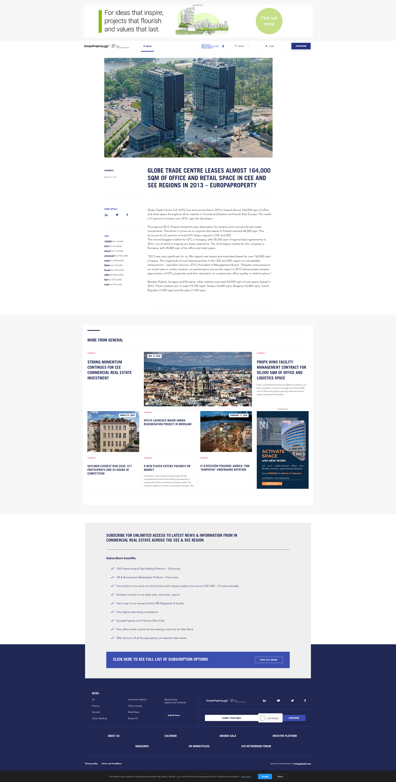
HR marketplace (199, 746)
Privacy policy (91, 763)
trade (106, 284)
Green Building (99, 718)
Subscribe (301, 46)
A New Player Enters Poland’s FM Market (167, 467)
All (93, 699)
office (107, 275)
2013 (106, 246)
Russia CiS (133, 718)
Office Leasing (135, 705)
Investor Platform (285, 735)
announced (109, 256)
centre (107, 260)
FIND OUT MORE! (269, 660)
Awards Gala (227, 735)
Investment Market (137, 699)
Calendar (171, 735)
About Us (113, 735)
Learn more (246, 776)
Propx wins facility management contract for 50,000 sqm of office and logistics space (281, 369)
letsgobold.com (302, 763)
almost (107, 251)
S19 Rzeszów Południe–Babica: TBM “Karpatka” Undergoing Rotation (225, 467)
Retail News (133, 712)
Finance (96, 705)
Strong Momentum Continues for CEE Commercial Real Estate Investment (109, 369)
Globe (107, 265)
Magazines (142, 746)
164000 (108, 241)
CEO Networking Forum (256, 746)
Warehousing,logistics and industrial (175, 701)
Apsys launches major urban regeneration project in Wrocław (168, 422)
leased (107, 270)
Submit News (174, 715)
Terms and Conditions (112, 763)
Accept (265, 776)
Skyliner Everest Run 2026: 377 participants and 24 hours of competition (109, 469)
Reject (280, 776)
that (106, 279)
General (109, 170)
